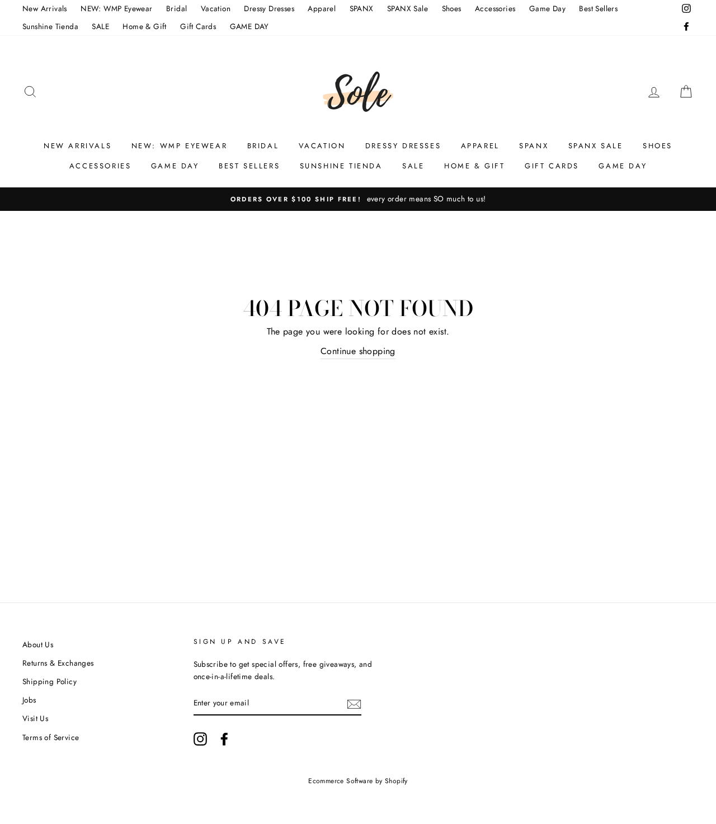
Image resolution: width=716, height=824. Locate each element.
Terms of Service (50, 737)
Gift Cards (198, 26)
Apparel (322, 8)
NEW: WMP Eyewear (116, 8)
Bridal (176, 8)
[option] (358, 199)
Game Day (547, 8)
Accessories (495, 8)
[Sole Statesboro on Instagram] (200, 739)
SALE (100, 26)
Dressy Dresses (269, 8)
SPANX (362, 8)
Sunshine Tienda (50, 26)
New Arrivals (44, 8)
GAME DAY (249, 26)
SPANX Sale (407, 8)
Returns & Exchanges (58, 662)
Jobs (29, 699)
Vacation (215, 8)
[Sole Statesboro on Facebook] (224, 739)
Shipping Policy (49, 681)
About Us (37, 644)
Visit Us (35, 718)
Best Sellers (598, 8)
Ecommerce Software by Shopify (358, 781)
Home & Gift (144, 26)
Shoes (451, 8)
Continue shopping (358, 351)
